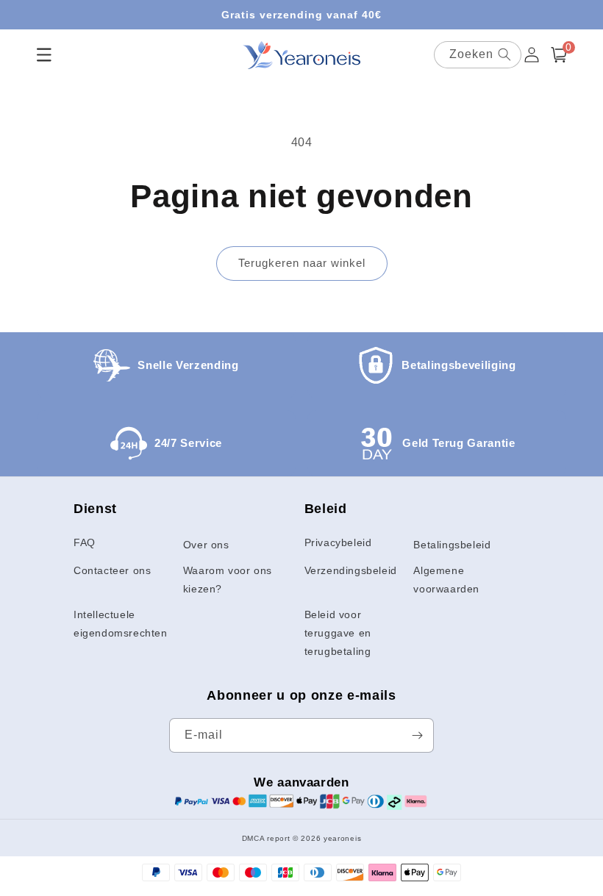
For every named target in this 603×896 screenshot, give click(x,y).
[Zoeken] (504, 54)
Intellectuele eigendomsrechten (121, 624)
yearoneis (342, 838)
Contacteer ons (112, 570)
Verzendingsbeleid (350, 570)
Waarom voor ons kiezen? (227, 580)
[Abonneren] (417, 735)
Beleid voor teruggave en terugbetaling (337, 633)
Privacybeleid (338, 542)
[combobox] (478, 55)
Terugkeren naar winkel (301, 263)
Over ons (206, 545)
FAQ (85, 542)
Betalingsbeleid (451, 545)
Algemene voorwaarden (446, 580)
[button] (559, 54)
